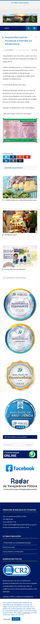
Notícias (34, 50)
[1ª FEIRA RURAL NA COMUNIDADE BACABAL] (20, 187)
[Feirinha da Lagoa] (20, 222)
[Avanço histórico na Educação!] (20, 256)
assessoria (26, 583)
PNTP (12, 597)
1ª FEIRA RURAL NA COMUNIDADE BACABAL (20, 200)
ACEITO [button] (16, 619)
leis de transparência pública (23, 589)
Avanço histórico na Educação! (14, 269)
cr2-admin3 (9, 50)
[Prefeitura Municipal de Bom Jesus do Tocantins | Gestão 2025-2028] (20, 17)
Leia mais (26, 613)
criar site (16, 581)
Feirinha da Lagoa (19, 5)
